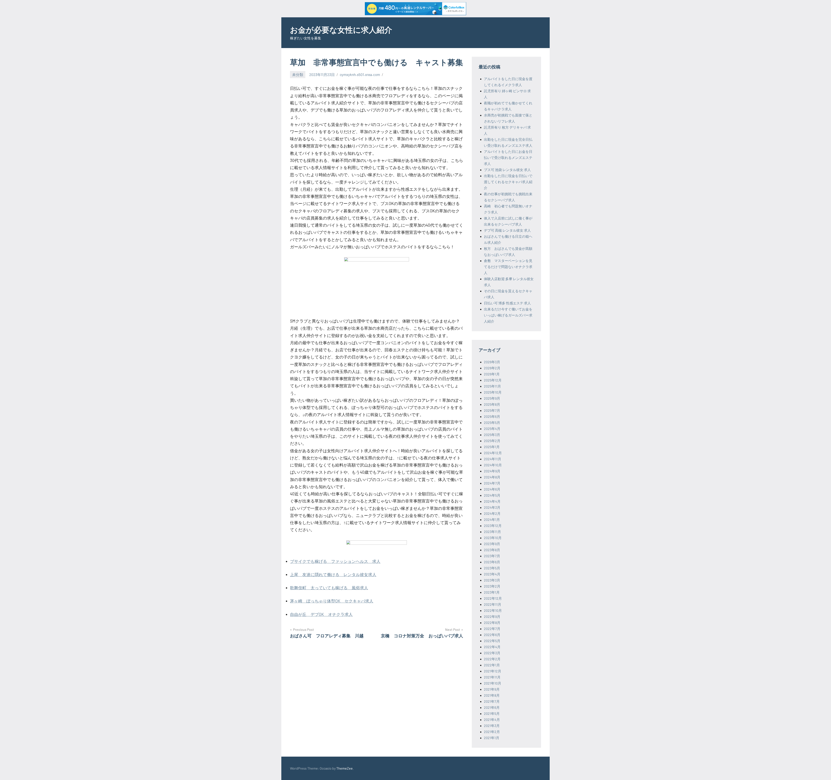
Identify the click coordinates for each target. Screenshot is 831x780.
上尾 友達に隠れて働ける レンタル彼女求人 (333, 574)
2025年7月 (492, 410)
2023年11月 (492, 532)
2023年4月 (492, 574)
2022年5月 (492, 641)
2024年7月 (492, 483)
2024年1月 (492, 519)
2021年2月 (492, 732)
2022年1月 (492, 665)
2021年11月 (492, 677)
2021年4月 (492, 719)
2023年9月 (492, 544)
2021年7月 (492, 701)
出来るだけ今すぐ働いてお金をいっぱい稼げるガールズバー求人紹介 (508, 315)
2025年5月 (492, 422)
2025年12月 (493, 380)
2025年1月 (492, 447)
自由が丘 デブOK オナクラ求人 (321, 614)
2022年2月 (492, 659)
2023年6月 (492, 562)
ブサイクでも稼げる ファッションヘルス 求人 (335, 561)
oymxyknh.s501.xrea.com (360, 74)
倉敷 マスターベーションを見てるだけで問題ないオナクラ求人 (508, 266)
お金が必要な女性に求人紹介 (341, 29)
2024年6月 (492, 489)
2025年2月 (492, 441)
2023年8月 (492, 550)
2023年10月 (493, 538)
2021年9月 (492, 689)
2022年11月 (492, 604)
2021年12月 (492, 671)
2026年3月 (492, 362)
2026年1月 (492, 374)
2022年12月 (493, 598)
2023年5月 (492, 568)
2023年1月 (492, 592)
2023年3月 (492, 580)
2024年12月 (493, 453)
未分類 (297, 74)
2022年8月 (492, 622)
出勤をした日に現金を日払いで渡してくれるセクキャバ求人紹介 (508, 182)
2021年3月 (492, 725)
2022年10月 (493, 610)
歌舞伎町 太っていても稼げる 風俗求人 (329, 587)
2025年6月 (492, 416)
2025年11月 (492, 386)
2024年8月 (492, 477)
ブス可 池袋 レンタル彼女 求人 (507, 170)
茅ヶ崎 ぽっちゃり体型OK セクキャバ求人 (331, 600)
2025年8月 (492, 404)
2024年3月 (492, 507)
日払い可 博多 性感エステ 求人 (507, 303)
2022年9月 (492, 616)
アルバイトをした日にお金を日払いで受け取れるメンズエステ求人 (508, 157)
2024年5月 (492, 495)
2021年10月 (492, 683)
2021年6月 (492, 707)
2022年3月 (492, 653)
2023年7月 (492, 556)
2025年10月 (493, 392)
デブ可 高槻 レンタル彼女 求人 (507, 230)
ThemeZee (344, 768)
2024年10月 (493, 465)
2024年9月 (492, 471)
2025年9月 (492, 398)
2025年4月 (492, 428)
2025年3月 (492, 435)
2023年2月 (492, 586)
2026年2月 (492, 368)
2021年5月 (492, 713)
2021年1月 (491, 738)
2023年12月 (493, 525)
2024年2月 (492, 513)
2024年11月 (492, 459)
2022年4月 (492, 647)
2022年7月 (492, 629)
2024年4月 (492, 501)
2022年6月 (492, 635)
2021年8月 (492, 695)
